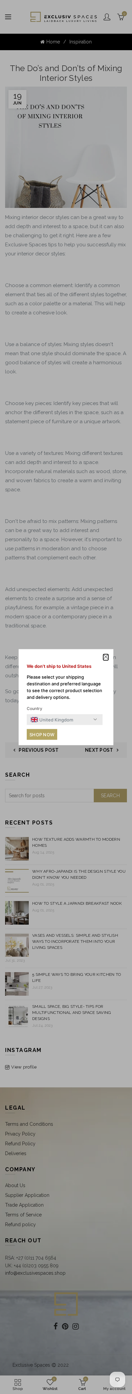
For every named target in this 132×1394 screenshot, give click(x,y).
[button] (105, 657)
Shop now (41, 734)
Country (34, 708)
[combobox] (52, 719)
